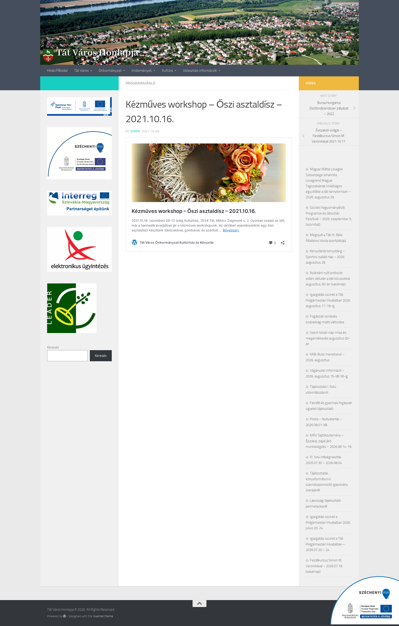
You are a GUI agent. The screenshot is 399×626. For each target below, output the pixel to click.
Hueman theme (103, 616)
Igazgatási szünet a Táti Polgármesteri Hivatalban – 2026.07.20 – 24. (325, 544)
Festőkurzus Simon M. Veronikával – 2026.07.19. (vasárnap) (324, 566)
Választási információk (200, 70)
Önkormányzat (110, 70)
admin (135, 131)
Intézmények (142, 70)
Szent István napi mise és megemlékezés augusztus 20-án (328, 338)
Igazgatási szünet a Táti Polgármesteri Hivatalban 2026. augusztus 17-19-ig (328, 300)
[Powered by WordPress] (64, 616)
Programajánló (140, 83)
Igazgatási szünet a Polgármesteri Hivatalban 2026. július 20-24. (328, 522)
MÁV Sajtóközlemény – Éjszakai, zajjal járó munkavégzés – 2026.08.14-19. (329, 441)
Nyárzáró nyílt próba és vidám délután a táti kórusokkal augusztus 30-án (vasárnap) (328, 278)
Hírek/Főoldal (57, 70)
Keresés (53, 347)
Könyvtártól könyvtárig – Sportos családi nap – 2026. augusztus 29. (325, 257)
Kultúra (167, 70)
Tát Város (81, 70)
